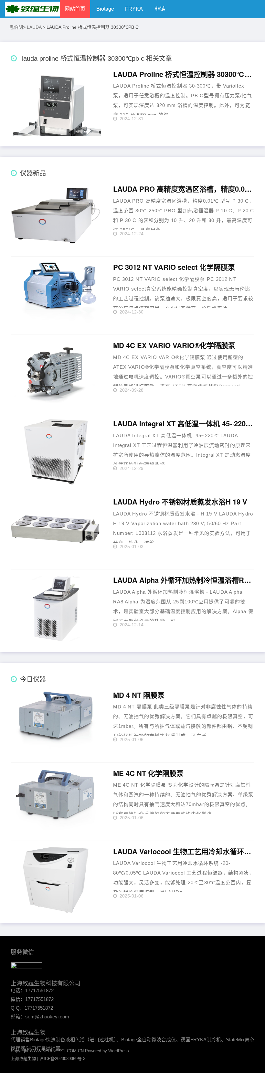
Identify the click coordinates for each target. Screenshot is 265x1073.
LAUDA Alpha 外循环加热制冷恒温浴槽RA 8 (184, 580)
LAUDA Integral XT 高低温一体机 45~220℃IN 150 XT (184, 424)
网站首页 (75, 9)
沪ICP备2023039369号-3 (62, 1058)
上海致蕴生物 (23, 1058)
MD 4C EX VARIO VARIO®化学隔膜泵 (174, 345)
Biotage (105, 9)
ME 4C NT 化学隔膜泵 (148, 773)
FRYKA (134, 9)
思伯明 (16, 27)
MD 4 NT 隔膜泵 (138, 695)
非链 (160, 9)
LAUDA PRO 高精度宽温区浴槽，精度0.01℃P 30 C (184, 189)
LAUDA (34, 27)
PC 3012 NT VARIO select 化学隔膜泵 (174, 267)
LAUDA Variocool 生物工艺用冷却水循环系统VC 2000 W (184, 851)
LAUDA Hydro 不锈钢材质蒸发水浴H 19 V (180, 502)
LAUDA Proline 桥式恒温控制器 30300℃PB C (184, 74)
